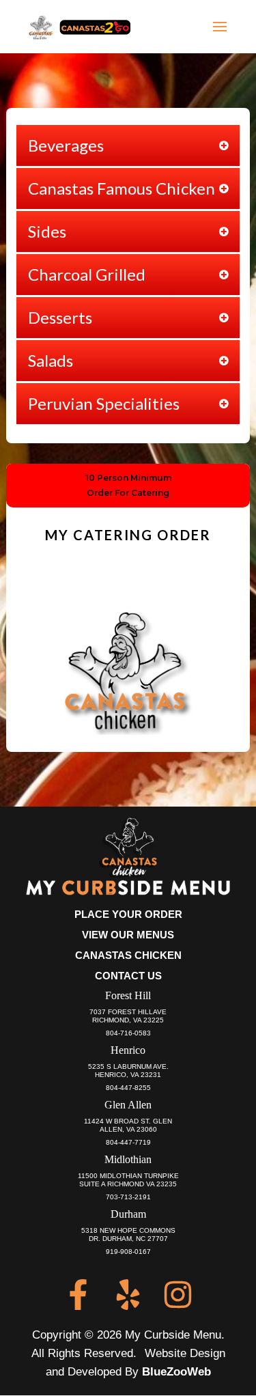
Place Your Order (128, 914)
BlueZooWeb (176, 1371)
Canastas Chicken (128, 955)
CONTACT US (128, 975)
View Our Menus (128, 934)
